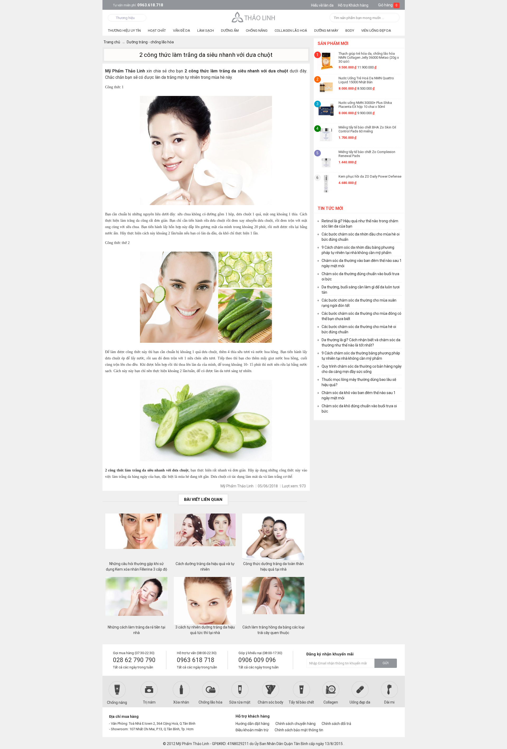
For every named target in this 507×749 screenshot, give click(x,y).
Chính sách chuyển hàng (295, 724)
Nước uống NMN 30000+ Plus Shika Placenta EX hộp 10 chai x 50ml (365, 105)
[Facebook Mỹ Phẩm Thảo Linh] (373, 718)
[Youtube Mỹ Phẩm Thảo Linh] (382, 718)
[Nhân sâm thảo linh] (253, 17)
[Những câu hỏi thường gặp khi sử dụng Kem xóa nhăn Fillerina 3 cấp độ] (136, 537)
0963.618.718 (138, 5)
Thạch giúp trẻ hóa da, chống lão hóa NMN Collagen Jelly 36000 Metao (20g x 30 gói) (369, 57)
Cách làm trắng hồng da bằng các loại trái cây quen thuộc (273, 630)
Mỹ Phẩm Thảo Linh (192, 744)
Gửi (385, 663)
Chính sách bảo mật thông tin (299, 730)
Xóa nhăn (181, 702)
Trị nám (149, 702)
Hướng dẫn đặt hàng (252, 724)
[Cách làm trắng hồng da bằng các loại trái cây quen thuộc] (273, 601)
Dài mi (389, 702)
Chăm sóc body (270, 702)
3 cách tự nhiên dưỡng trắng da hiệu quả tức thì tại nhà (205, 630)
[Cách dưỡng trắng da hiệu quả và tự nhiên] (205, 537)
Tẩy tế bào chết (301, 702)
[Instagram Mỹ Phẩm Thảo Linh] (391, 718)
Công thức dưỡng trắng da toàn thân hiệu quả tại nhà (273, 566)
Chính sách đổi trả (336, 724)
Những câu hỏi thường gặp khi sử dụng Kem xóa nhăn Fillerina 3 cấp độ (136, 566)
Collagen (330, 702)
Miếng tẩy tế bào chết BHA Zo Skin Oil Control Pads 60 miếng (367, 129)
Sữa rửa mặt (239, 702)
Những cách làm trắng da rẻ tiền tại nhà (136, 630)
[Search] (394, 18)
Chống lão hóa (210, 702)
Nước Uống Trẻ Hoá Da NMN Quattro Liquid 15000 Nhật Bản (366, 80)
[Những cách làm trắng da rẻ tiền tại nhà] (136, 601)
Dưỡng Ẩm (230, 31)
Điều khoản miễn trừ (252, 730)
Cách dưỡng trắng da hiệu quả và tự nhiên (205, 566)
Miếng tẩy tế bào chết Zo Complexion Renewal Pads (367, 154)
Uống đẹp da (360, 702)
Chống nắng (117, 702)
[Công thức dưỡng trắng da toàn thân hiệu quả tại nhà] (273, 537)
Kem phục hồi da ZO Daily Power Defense (370, 176)
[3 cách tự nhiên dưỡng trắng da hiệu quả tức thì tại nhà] (205, 601)
